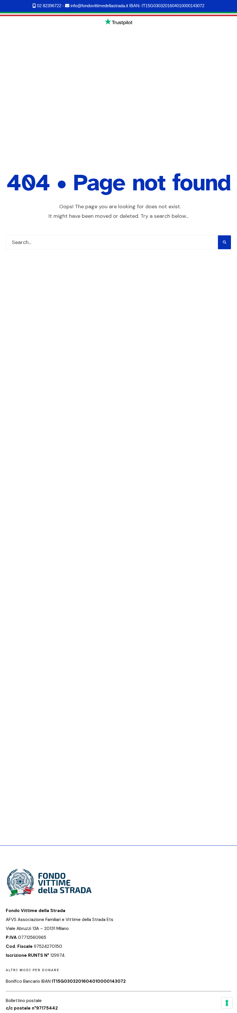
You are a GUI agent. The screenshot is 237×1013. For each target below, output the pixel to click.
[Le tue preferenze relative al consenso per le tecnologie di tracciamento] (226, 1002)
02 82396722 (48, 5)
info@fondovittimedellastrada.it (98, 5)
